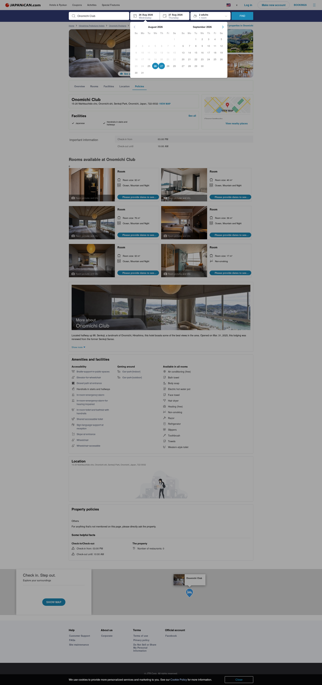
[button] (145, 16)
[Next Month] (223, 27)
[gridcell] (174, 39)
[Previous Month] (134, 27)
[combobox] (101, 16)
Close (239, 679)
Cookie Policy (178, 679)
